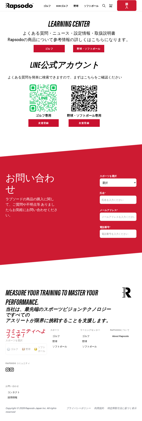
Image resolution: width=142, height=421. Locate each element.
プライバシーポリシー (78, 408)
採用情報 (12, 397)
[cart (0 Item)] (111, 6)
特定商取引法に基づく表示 (121, 408)
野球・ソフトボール (88, 48)
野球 (76, 5)
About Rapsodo (120, 336)
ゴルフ (47, 5)
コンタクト (14, 392)
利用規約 (99, 408)
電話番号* (105, 227)
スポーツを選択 (108, 175)
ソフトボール (91, 5)
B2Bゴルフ (62, 5)
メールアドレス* (109, 210)
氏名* (102, 192)
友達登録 (43, 122)
